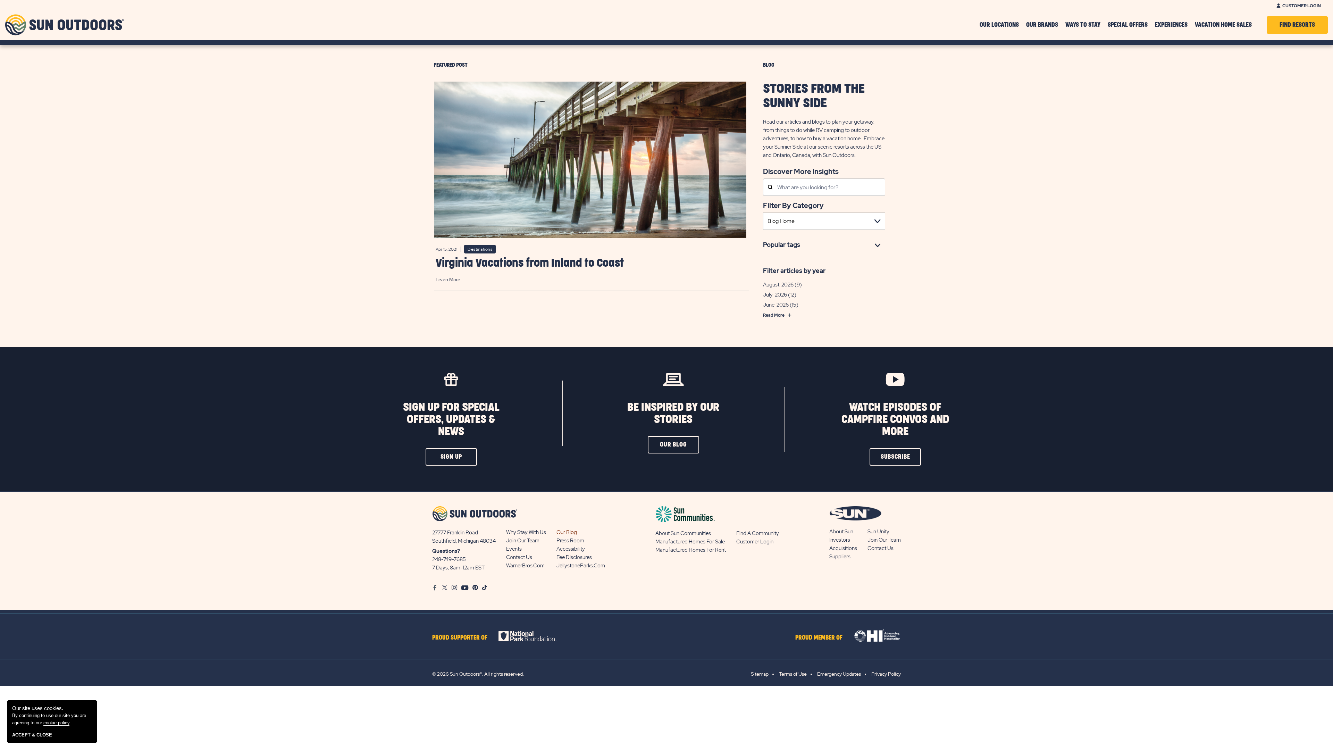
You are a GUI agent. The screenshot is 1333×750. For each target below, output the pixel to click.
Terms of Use (793, 674)
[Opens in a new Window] (534, 636)
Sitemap (760, 674)
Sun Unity (878, 531)
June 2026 (776, 304)
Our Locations (999, 25)
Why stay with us (526, 532)
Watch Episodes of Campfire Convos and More (895, 419)
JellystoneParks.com (580, 565)
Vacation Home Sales (1223, 25)
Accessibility (570, 548)
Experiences (1171, 25)
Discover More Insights (801, 171)
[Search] (770, 187)
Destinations (480, 249)
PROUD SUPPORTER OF (459, 638)
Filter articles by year (794, 271)
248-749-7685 (449, 559)
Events (514, 548)
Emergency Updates (839, 674)
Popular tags (781, 245)
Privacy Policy (886, 674)
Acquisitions (843, 548)
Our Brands (1042, 25)
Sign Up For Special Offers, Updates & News (451, 419)
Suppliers (839, 556)
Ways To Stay (1082, 25)
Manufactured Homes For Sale (690, 541)
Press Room (570, 540)
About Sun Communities (683, 533)
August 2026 (778, 284)
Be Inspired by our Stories (673, 413)
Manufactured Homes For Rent (690, 550)
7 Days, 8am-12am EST (458, 567)
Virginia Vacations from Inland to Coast (530, 263)
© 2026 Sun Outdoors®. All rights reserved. (478, 674)
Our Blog (566, 532)
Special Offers (1128, 25)
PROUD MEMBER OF (818, 638)
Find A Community (757, 533)
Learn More (448, 279)
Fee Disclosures (574, 557)
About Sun (841, 531)
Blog (768, 65)
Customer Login (1301, 6)
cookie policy (56, 722)
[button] (451, 457)
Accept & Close (32, 735)
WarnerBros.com (525, 565)
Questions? (446, 551)
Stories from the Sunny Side (814, 96)
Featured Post (451, 65)
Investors (839, 539)
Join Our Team (522, 540)
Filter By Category (793, 205)
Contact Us (519, 557)
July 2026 (775, 294)
